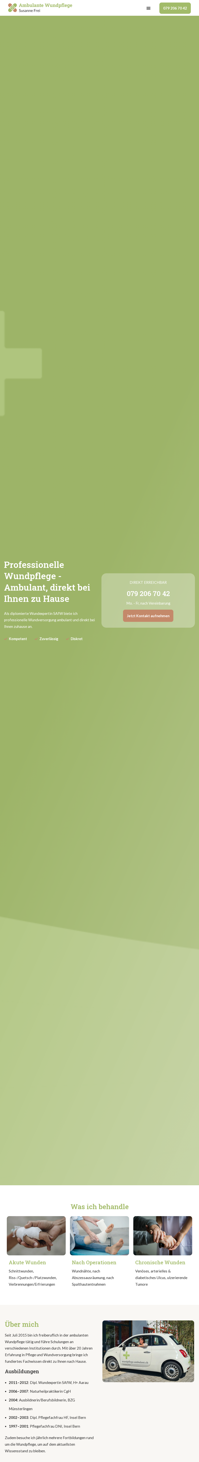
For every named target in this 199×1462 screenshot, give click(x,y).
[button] (148, 8)
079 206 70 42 (175, 8)
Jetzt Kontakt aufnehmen (148, 616)
